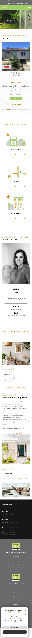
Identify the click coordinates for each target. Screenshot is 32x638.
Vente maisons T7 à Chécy (8, 536)
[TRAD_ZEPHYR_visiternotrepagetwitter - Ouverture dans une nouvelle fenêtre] (13, 568)
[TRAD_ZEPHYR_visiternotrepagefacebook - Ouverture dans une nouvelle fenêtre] (9, 568)
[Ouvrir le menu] (29, 7)
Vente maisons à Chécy (7, 516)
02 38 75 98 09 (16, 589)
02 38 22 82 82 (16, 558)
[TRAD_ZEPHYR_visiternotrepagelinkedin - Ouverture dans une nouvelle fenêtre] (22, 568)
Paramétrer (14, 627)
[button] (8, 114)
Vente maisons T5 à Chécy (8, 533)
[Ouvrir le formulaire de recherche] (25, 7)
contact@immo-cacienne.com (16, 560)
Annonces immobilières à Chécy (9, 524)
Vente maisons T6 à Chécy (8, 534)
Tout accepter (14, 632)
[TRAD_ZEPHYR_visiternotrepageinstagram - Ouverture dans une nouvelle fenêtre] (18, 568)
